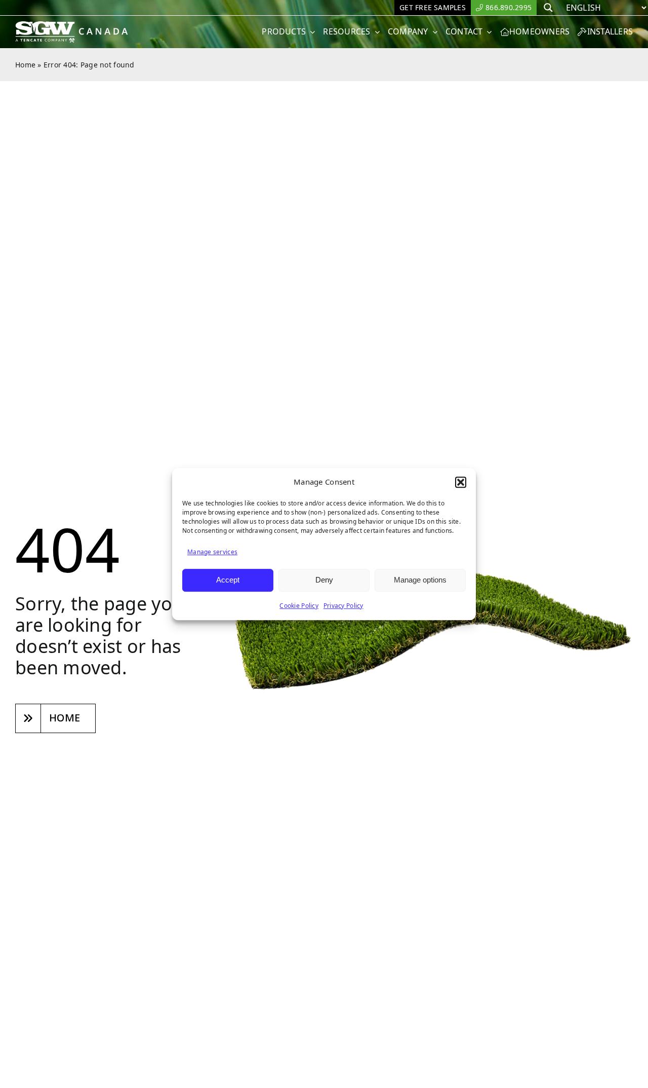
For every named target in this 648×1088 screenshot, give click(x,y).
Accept (227, 579)
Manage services (212, 552)
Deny (324, 579)
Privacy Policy (343, 605)
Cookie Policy (298, 605)
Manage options (420, 579)
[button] (461, 482)
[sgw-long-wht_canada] (75, 25)
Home (25, 64)
